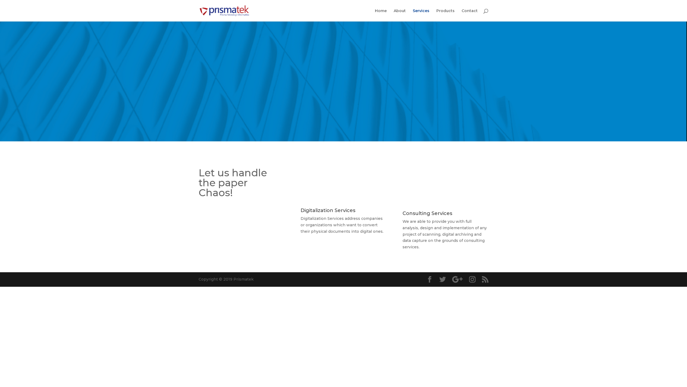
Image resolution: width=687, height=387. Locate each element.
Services (421, 11)
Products (445, 11)
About (400, 11)
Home (381, 11)
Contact (470, 11)
